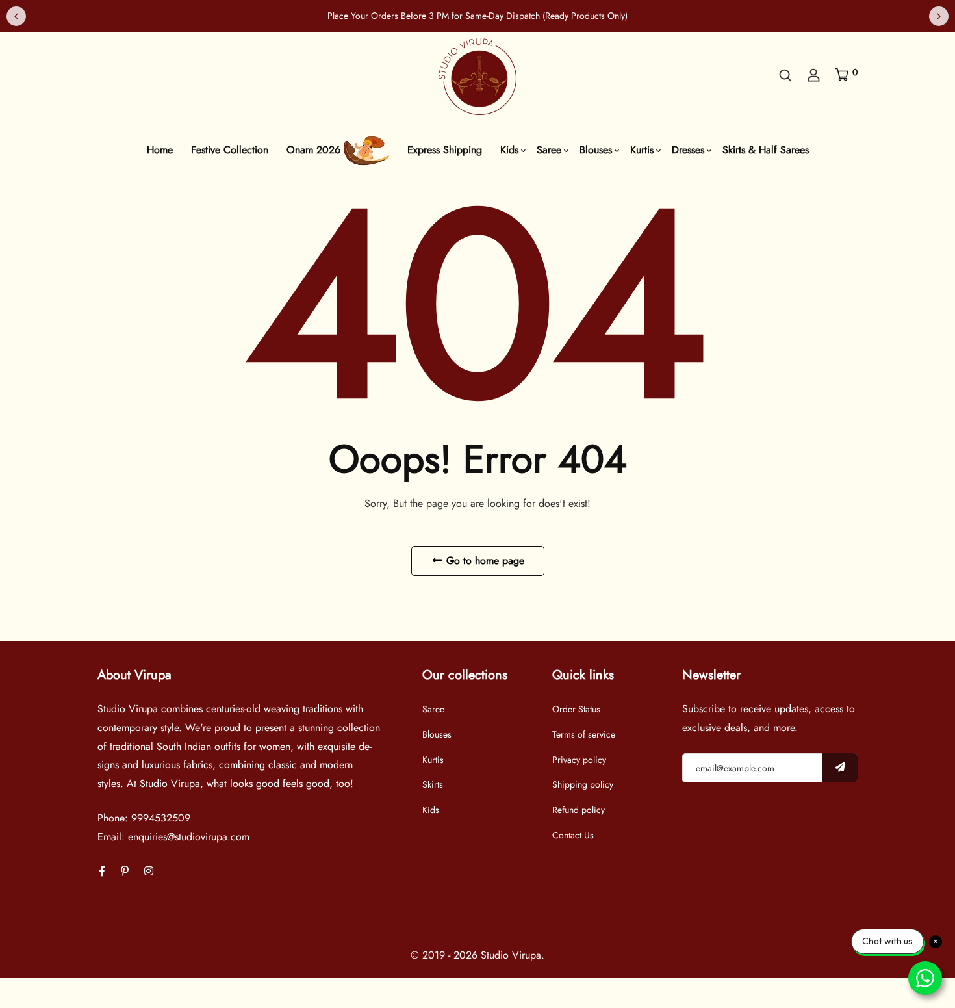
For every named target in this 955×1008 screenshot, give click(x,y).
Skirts (432, 784)
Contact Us (573, 835)
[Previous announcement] (16, 16)
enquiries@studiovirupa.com (188, 836)
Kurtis (642, 149)
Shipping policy (582, 784)
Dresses (688, 149)
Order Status (576, 709)
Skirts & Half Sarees (765, 149)
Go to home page (483, 560)
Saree (549, 149)
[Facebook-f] (102, 871)
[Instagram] (149, 871)
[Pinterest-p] (125, 871)
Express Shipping (444, 149)
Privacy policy (579, 759)
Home (160, 149)
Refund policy (578, 809)
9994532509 (160, 817)
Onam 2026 (315, 149)
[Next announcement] (939, 16)
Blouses (595, 149)
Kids (509, 149)
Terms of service (583, 734)
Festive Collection (229, 149)
